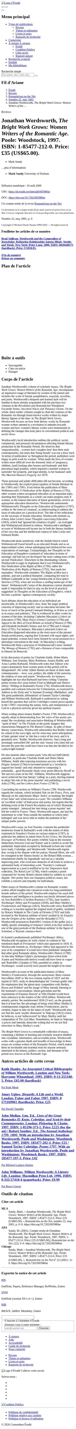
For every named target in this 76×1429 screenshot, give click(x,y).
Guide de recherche (19, 1346)
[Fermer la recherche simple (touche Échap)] (6, 7)
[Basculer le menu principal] (2, 10)
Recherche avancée (19, 59)
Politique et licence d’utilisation (25, 1418)
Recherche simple (11, 71)
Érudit (19, 46)
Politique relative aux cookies (24, 1415)
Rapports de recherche (28, 36)
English (12, 62)
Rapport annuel (24, 55)
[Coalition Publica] (12, 1404)
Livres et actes (23, 33)
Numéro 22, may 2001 (21, 99)
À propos (25, 43)
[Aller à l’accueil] (10, 2)
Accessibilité (15, 1342)
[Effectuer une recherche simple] (2, 7)
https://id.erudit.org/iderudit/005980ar (29, 191)
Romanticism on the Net (22, 96)
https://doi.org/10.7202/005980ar (27, 197)
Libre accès (22, 52)
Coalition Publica (25, 49)
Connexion (14, 40)
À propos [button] (14, 43)
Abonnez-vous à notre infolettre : (22, 1324)
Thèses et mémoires (26, 30)
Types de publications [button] (20, 24)
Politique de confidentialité (23, 1412)
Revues (20, 27)
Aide (11, 1339)
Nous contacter (16, 1349)
